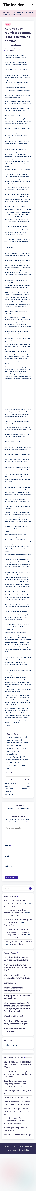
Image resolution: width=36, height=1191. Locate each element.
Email (7, 856)
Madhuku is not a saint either (16, 1097)
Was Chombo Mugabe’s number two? (14, 1030)
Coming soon (10, 983)
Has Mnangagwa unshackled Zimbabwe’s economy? (16, 911)
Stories (8, 24)
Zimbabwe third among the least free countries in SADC (16, 958)
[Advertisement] (18, 394)
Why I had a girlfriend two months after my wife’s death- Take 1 (17, 968)
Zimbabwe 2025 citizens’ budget (18, 1134)
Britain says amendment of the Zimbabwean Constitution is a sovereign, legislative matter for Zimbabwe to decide (18, 1007)
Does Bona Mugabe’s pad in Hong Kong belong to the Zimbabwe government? (16, 1084)
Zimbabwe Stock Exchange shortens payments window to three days (17, 1074)
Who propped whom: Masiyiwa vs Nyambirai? (17, 996)
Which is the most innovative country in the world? (16, 901)
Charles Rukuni (12, 734)
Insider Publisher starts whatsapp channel (13, 989)
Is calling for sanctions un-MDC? (18, 941)
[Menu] (33, 4)
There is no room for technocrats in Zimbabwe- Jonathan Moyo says (16, 1121)
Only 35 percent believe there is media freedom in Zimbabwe (17, 1103)
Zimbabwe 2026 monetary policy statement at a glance (17, 1022)
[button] (10, 773)
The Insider (13, 4)
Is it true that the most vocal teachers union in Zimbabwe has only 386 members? (16, 932)
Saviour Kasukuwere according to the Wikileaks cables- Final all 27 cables (17, 1065)
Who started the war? (13, 1016)
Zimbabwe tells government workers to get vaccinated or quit (16, 1111)
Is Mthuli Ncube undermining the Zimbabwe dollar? (18, 921)
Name (8, 846)
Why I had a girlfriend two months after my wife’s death (17, 976)
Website (8, 866)
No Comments (10, 50)
